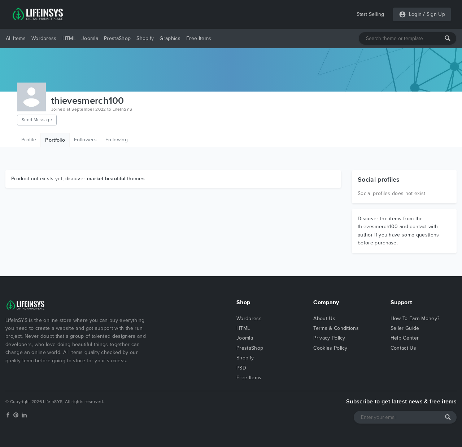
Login (415, 14)
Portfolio (55, 140)
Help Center (405, 338)
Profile (28, 140)
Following (116, 140)
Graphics (170, 38)
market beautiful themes (116, 179)
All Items (16, 38)
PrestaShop (117, 38)
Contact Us (403, 348)
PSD (241, 368)
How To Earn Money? (415, 318)
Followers (85, 140)
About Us (324, 318)
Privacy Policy (329, 338)
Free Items (198, 38)
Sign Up (436, 14)
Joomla (90, 38)
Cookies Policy (330, 348)
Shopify (145, 38)
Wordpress (44, 38)
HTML (69, 38)
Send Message (37, 119)
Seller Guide (405, 328)
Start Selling (370, 14)
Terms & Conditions (336, 328)
